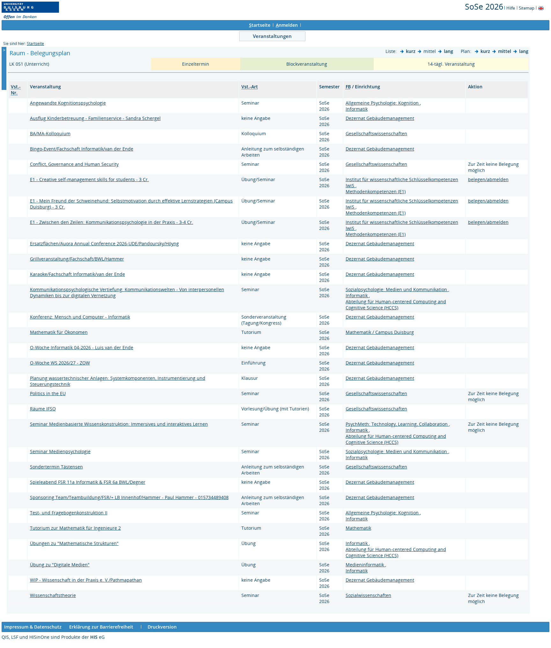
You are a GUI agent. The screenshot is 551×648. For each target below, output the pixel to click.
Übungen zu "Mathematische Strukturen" (74, 543)
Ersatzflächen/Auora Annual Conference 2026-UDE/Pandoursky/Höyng (104, 243)
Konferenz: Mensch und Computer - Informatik (80, 317)
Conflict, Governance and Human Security (74, 164)
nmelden (287, 25)
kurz (410, 51)
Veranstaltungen (272, 36)
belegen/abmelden (488, 179)
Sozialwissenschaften (368, 595)
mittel (504, 51)
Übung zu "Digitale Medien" (60, 565)
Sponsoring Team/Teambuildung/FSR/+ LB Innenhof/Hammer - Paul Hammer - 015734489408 (129, 497)
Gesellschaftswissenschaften (376, 133)
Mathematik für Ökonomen (59, 332)
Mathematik (358, 528)
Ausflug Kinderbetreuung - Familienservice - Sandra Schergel (95, 118)
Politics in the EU (48, 393)
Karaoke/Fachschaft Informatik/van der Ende (77, 274)
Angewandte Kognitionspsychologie (68, 103)
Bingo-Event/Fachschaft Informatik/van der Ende (81, 149)
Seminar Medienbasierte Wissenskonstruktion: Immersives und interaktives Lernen (119, 424)
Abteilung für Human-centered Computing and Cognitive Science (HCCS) (396, 304)
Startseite (35, 43)
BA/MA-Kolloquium (50, 133)
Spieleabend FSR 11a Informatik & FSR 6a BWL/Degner (87, 482)
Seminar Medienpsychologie (60, 451)
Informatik (357, 109)
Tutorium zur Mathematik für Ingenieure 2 (75, 528)
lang (448, 51)
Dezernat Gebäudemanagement (380, 118)
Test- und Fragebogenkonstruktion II (68, 513)
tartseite (259, 25)
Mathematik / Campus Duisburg (380, 332)
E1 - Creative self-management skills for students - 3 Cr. (89, 179)
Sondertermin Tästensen (56, 467)
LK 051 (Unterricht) (30, 64)
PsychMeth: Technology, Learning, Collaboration (397, 424)
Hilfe (510, 8)
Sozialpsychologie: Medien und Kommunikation (397, 289)
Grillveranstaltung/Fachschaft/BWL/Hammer (77, 259)
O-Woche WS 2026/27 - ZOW (60, 363)
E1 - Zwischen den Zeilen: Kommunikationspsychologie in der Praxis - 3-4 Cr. (111, 222)
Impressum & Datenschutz (33, 627)
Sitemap (526, 8)
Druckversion (162, 627)
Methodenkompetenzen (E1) (376, 191)
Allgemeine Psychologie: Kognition (383, 103)
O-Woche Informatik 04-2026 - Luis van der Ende (81, 347)
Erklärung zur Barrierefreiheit (101, 627)
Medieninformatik (365, 565)
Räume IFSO (43, 409)
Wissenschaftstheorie (53, 595)
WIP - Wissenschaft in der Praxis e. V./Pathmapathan (86, 580)
